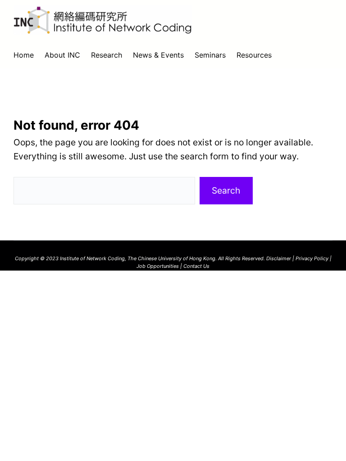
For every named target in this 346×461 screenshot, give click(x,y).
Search (226, 190)
